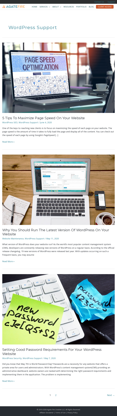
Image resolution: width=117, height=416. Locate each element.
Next (111, 395)
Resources (69, 6)
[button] (105, 7)
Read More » (8, 142)
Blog (91, 6)
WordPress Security (12, 358)
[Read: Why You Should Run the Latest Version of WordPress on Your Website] (58, 189)
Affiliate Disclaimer (46, 413)
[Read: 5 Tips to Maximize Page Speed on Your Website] (58, 77)
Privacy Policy (72, 413)
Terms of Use (60, 413)
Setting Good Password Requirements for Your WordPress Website (51, 351)
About (55, 6)
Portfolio (81, 6)
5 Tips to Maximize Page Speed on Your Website (43, 118)
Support (111, 2)
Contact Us (99, 2)
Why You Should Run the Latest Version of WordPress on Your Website (55, 232)
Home (34, 6)
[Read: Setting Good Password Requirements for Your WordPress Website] (58, 309)
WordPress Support (28, 122)
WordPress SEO (9, 122)
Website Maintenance (13, 238)
